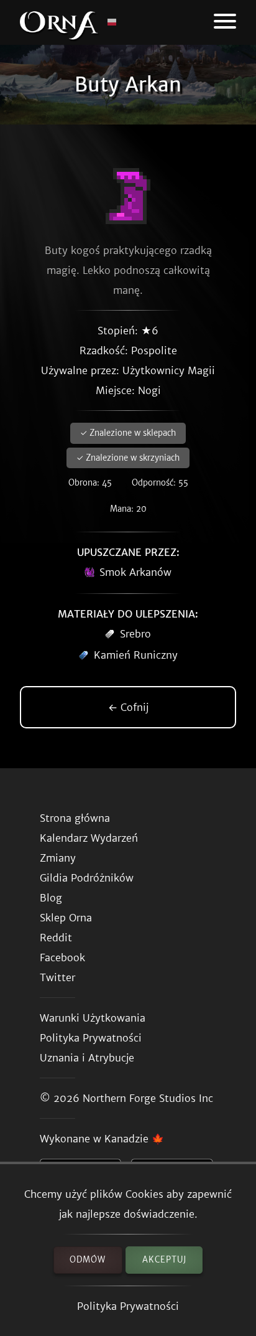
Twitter (57, 977)
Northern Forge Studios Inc (148, 1098)
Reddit (56, 937)
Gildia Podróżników (87, 878)
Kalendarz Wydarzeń (89, 838)
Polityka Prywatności (128, 1306)
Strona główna (75, 818)
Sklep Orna (66, 917)
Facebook (62, 957)
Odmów (88, 1259)
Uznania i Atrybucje (87, 1057)
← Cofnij (128, 707)
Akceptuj (164, 1259)
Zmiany (58, 858)
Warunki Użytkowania (92, 1018)
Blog (51, 897)
